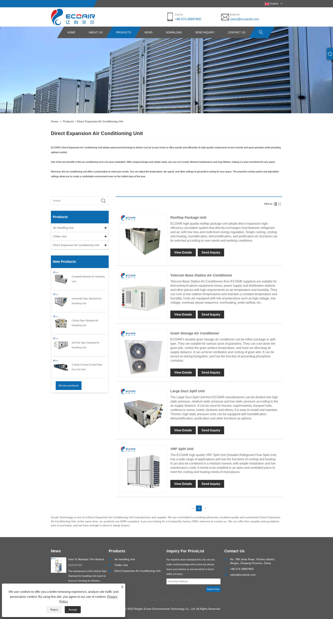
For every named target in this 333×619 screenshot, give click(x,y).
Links (142, 600)
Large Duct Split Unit (187, 391)
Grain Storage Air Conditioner (194, 333)
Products (123, 32)
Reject (54, 609)
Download (174, 32)
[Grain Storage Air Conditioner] (143, 353)
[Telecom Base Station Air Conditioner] (143, 295)
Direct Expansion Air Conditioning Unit (100, 121)
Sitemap (153, 600)
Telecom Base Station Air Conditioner (201, 275)
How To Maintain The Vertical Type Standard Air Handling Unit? (86, 559)
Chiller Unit (59, 236)
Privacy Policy (186, 600)
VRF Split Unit (181, 449)
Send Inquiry (204, 32)
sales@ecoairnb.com (244, 19)
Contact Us (236, 32)
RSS (163, 600)
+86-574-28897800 (188, 19)
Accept (73, 609)
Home (71, 32)
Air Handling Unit (63, 227)
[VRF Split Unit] (143, 469)
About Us (96, 32)
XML (172, 600)
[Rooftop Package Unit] (143, 237)
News (148, 32)
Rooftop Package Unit (188, 217)
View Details (183, 252)
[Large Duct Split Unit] (143, 411)
